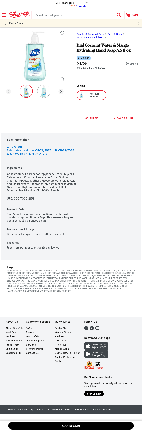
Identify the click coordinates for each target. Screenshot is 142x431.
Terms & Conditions (102, 409)
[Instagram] (92, 329)
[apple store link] (96, 348)
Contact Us (32, 353)
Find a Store (62, 328)
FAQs (29, 328)
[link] (123, 118)
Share (93, 118)
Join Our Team (14, 340)
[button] (118, 15)
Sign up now (94, 393)
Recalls (30, 332)
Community (12, 348)
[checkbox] (62, 33)
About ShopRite (15, 328)
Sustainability (13, 353)
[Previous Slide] (8, 91)
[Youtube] (97, 329)
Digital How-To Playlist (68, 353)
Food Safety (33, 336)
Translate (81, 6)
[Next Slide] (61, 91)
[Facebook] (86, 329)
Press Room (12, 344)
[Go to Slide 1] (26, 91)
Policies (41, 409)
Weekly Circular (64, 332)
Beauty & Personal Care (90, 34)
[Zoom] (62, 79)
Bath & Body (115, 34)
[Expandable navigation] (3, 15)
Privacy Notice (82, 409)
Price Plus (60, 344)
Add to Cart (71, 426)
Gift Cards (60, 340)
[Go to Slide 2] (43, 91)
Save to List (125, 118)
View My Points (34, 348)
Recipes (59, 336)
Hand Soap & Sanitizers (90, 37)
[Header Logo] (18, 15)
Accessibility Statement (60, 409)
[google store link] (96, 356)
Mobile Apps (62, 348)
